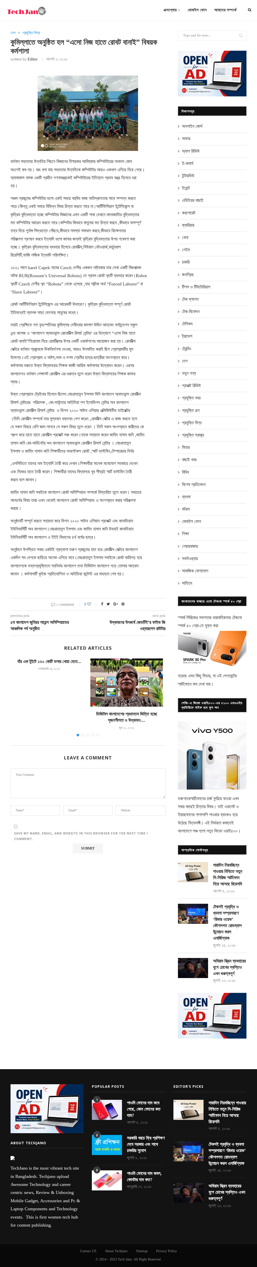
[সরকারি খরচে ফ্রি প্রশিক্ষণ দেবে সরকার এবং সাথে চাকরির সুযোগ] (107, 1145)
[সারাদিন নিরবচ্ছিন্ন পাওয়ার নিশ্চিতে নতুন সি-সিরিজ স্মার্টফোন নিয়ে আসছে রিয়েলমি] (193, 872)
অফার (186, 138)
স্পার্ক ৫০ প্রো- (189, 625)
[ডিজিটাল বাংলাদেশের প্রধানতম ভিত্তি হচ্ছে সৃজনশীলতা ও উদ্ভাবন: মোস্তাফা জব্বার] (126, 682)
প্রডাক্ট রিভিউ (191, 385)
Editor (32, 59)
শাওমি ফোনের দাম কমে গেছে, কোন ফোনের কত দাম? (143, 1109)
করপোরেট (188, 212)
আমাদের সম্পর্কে (225, 10)
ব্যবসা (186, 496)
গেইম (186, 249)
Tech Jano (125, 1259)
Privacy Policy (166, 1251)
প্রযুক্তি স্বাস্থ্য (193, 435)
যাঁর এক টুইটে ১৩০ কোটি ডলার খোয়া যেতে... (49, 661)
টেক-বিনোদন (191, 311)
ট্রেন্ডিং (186, 348)
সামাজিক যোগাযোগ (195, 570)
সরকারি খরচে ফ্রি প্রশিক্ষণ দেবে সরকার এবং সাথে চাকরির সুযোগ (146, 1144)
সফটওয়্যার (190, 558)
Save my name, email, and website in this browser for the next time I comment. (81, 836)
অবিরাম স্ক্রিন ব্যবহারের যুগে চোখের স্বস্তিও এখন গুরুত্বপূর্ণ (229, 967)
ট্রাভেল (187, 336)
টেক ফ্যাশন (190, 299)
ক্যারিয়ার (188, 225)
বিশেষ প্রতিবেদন (194, 484)
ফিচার (186, 447)
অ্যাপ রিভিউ (191, 151)
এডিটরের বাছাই (192, 200)
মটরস (186, 509)
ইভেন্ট (186, 188)
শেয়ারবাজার (190, 546)
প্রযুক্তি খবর (191, 397)
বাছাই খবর (189, 459)
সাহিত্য (187, 583)
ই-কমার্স (187, 163)
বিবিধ (185, 472)
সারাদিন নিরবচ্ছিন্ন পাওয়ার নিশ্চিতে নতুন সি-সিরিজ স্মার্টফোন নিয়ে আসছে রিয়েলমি (227, 875)
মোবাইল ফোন (197, 10)
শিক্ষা (185, 533)
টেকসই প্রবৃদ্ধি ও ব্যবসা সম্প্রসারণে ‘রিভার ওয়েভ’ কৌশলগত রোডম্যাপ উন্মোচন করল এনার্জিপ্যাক (227, 922)
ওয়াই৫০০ (230, 830)
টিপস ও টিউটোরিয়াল (196, 286)
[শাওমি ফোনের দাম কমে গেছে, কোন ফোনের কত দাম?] (107, 1110)
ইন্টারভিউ (188, 175)
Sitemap (142, 1251)
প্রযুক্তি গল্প (191, 410)
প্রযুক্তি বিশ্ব (31, 33)
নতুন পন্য (189, 373)
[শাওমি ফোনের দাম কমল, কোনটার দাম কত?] (107, 1180)
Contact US (88, 1251)
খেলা (185, 237)
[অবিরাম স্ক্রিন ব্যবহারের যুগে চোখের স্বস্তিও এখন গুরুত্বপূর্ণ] (193, 968)
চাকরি (185, 262)
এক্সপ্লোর (170, 10)
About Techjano (116, 1251)
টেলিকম (187, 323)
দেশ (13, 33)
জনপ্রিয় (188, 274)
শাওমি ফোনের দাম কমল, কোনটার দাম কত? (144, 1176)
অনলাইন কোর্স (192, 126)
